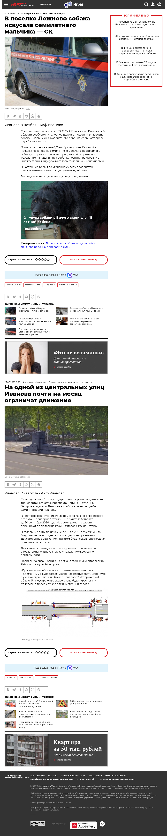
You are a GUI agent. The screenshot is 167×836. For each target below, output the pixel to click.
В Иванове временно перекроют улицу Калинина (86, 702)
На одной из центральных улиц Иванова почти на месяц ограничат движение (136, 24)
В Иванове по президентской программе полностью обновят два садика (86, 714)
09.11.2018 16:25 (12, 13)
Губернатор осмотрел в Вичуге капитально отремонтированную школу (36, 724)
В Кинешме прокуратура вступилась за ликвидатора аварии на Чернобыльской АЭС (136, 77)
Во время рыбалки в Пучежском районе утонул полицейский (86, 309)
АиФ (28, 108)
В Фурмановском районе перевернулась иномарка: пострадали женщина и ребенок (136, 51)
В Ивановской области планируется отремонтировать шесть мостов (34, 714)
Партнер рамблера (58, 824)
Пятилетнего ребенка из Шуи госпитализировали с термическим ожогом (85, 321)
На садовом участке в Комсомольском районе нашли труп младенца (35, 321)
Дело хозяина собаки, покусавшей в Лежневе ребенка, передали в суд (58, 245)
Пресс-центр (95, 776)
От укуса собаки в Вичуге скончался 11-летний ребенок (58, 220)
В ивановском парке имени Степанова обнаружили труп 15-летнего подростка (35, 332)
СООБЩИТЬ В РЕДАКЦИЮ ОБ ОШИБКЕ (117, 779)
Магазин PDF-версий (115, 776)
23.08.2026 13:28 (12, 382)
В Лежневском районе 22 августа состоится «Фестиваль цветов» (136, 64)
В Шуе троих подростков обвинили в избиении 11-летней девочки (136, 37)
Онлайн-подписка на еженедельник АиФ (51, 779)
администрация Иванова (17, 477)
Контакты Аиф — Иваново (43, 776)
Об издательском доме (73, 776)
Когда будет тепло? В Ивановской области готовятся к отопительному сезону (36, 704)
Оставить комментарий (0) (83, 260)
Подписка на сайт (86, 779)
